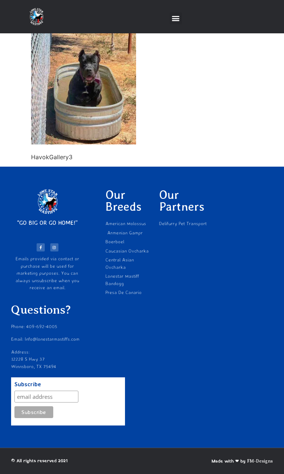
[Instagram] (54, 247)
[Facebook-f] (41, 247)
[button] (176, 18)
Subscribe (27, 384)
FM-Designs (260, 461)
